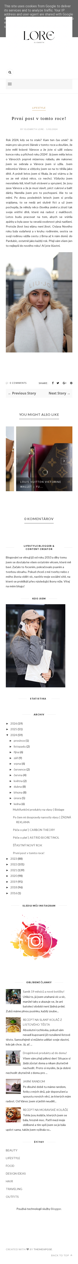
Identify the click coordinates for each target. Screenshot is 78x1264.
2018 (13, 887)
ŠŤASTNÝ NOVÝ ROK (27, 845)
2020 (13, 875)
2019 (13, 881)
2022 (13, 864)
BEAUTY (11, 1150)
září (16, 758)
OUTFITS (12, 1196)
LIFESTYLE (39, 107)
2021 (13, 870)
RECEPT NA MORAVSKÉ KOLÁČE (45, 1109)
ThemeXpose (43, 1249)
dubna (18, 786)
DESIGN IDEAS (16, 1173)
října (16, 752)
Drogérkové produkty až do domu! (45, 1053)
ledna (17, 804)
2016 (13, 893)
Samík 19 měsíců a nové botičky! (43, 991)
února (17, 798)
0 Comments (18, 382)
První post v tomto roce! (29, 853)
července (20, 769)
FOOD (10, 1165)
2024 (13, 735)
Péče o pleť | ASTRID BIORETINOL (36, 837)
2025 (13, 729)
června (18, 775)
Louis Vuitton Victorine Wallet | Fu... (31, 484)
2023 (13, 858)
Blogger (56, 1209)
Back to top (60, 1255)
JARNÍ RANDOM (34, 1081)
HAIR (9, 1181)
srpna (17, 763)
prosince (19, 740)
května (18, 781)
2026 (13, 723)
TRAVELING (14, 1189)
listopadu (20, 746)
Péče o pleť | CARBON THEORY (34, 830)
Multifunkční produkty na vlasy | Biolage (38, 809)
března (18, 792)
